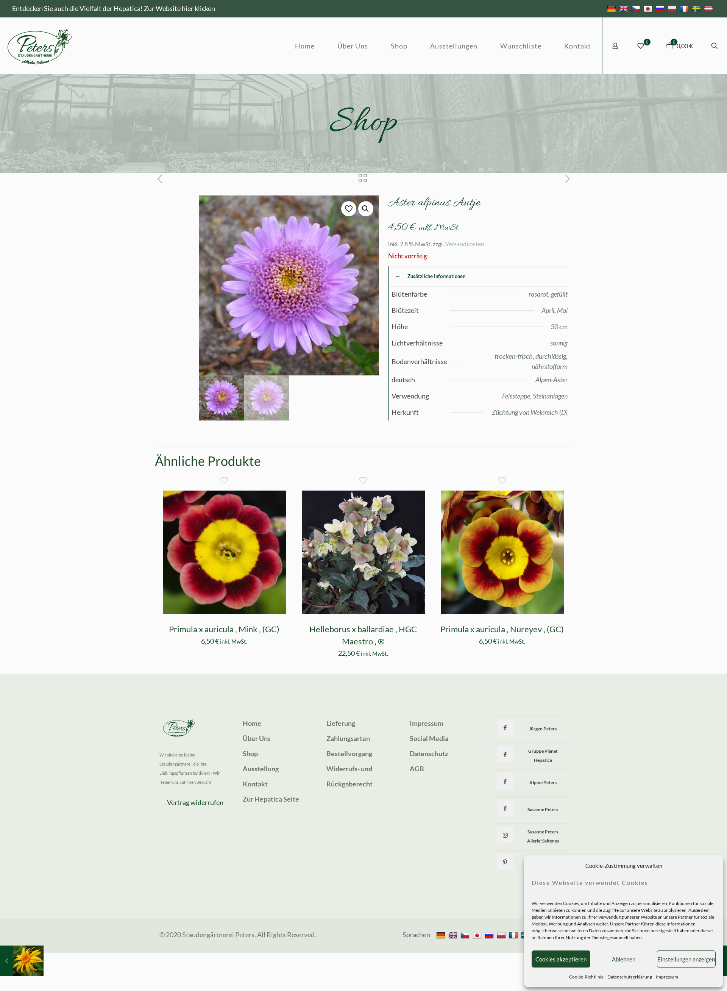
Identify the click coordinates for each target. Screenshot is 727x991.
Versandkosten (464, 243)
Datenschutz (429, 753)
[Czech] (636, 8)
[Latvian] (709, 8)
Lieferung (340, 723)
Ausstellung (261, 768)
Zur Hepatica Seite (271, 799)
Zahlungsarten (348, 738)
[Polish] (673, 8)
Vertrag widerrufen (195, 802)
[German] (612, 8)
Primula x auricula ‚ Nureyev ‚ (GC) (502, 629)
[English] (624, 8)
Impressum (667, 977)
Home (252, 723)
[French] (685, 8)
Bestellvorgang (349, 753)
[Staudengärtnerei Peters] (40, 45)
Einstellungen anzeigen (686, 959)
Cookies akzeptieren (561, 959)
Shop (250, 753)
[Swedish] (697, 8)
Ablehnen (623, 959)
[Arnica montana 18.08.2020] (22, 961)
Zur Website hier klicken (179, 8)
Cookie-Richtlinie (586, 977)
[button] (365, 208)
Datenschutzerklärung (629, 977)
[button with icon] (505, 727)
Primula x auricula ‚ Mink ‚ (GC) (224, 629)
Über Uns (257, 738)
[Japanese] (648, 8)
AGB (417, 768)
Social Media (429, 738)
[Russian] (660, 8)
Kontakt (255, 784)
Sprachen (416, 934)
